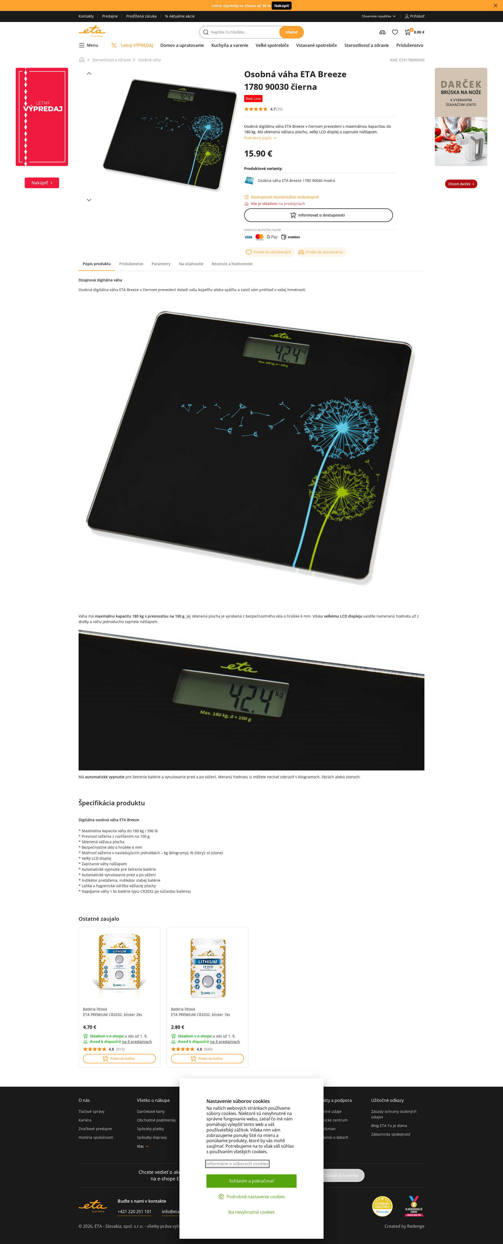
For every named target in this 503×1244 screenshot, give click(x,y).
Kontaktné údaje (327, 1111)
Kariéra (85, 1120)
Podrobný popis (258, 137)
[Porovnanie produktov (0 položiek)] (382, 32)
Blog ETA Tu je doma (389, 1125)
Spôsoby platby (150, 1128)
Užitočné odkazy (387, 1100)
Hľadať (292, 32)
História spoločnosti (96, 1137)
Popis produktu (97, 263)
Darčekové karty (151, 1111)
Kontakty (86, 16)
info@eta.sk (173, 1211)
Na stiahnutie (191, 263)
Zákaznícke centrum (330, 1120)
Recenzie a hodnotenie (232, 263)
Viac (140, 1146)
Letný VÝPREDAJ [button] (137, 45)
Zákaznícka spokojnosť (390, 1134)
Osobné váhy (149, 59)
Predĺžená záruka (141, 16)
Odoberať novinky (340, 1175)
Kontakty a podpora (332, 1100)
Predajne (110, 16)
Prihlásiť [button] (417, 16)
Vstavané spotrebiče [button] (316, 45)
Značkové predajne (95, 1128)
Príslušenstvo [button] (409, 45)
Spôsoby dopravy (152, 1137)
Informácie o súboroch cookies (237, 1164)
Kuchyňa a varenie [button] (229, 45)
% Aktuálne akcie (180, 16)
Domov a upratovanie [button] (182, 45)
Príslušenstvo (131, 263)
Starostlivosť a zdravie (111, 59)
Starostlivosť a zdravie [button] (367, 45)
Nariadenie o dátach (330, 1137)
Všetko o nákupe (153, 1100)
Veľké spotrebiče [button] (272, 45)
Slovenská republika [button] (376, 16)
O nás (84, 1100)
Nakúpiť (281, 5)
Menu (92, 45)
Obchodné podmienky (156, 1120)
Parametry (161, 263)
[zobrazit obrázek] (89, 73)
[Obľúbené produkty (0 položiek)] (395, 32)
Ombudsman (324, 1128)
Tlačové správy (91, 1111)
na (137, 1041)
